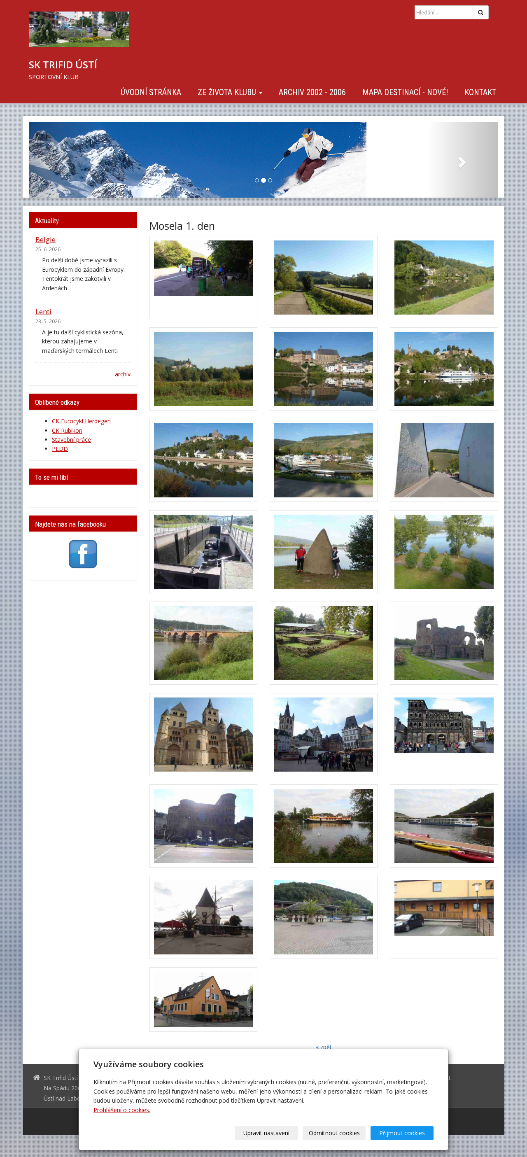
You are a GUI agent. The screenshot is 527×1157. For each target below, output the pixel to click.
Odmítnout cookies (334, 1133)
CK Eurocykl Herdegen (81, 421)
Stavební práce (71, 439)
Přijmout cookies (402, 1133)
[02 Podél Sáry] (324, 277)
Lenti (43, 311)
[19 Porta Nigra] (203, 826)
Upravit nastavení (266, 1133)
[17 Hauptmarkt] (324, 734)
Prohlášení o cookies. (121, 1110)
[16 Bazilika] (203, 734)
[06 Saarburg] (444, 369)
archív (123, 374)
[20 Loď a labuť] (324, 826)
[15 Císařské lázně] (444, 643)
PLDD (60, 449)
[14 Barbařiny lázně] (324, 643)
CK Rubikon (67, 430)
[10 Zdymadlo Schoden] (203, 551)
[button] (64, 160)
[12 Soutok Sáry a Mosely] (444, 551)
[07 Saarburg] (203, 460)
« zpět (324, 1047)
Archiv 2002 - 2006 (312, 92)
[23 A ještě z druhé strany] (324, 917)
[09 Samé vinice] (444, 460)
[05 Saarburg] (324, 369)
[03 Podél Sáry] (444, 277)
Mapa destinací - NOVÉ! (405, 92)
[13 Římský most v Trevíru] (203, 643)
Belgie (45, 239)
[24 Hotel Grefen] (444, 917)
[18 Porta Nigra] (444, 734)
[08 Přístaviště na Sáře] (324, 460)
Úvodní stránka (151, 92)
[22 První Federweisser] (203, 917)
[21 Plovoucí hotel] (444, 826)
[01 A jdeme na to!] (203, 277)
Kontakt (480, 92)
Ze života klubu (228, 92)
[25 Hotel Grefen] (203, 999)
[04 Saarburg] (203, 369)
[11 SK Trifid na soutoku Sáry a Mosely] (324, 551)
